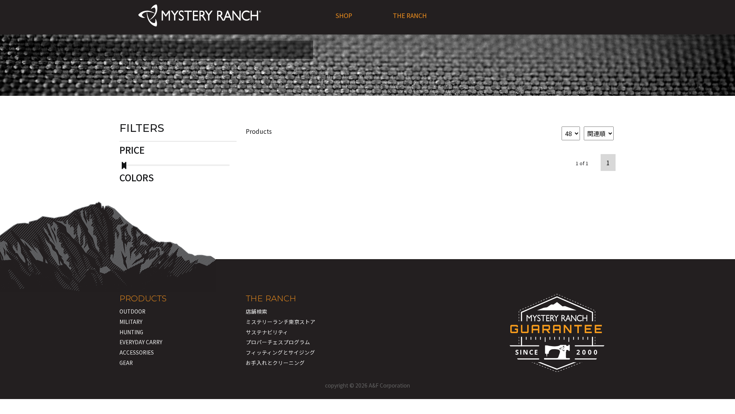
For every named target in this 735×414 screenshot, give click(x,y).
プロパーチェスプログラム (278, 342)
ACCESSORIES (136, 352)
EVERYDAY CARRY (140, 342)
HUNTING (131, 332)
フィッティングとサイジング (280, 352)
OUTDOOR (132, 311)
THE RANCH (410, 15)
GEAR (126, 362)
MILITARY (130, 321)
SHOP (343, 15)
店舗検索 (256, 311)
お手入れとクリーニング (275, 362)
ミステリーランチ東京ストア (280, 321)
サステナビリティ (267, 332)
